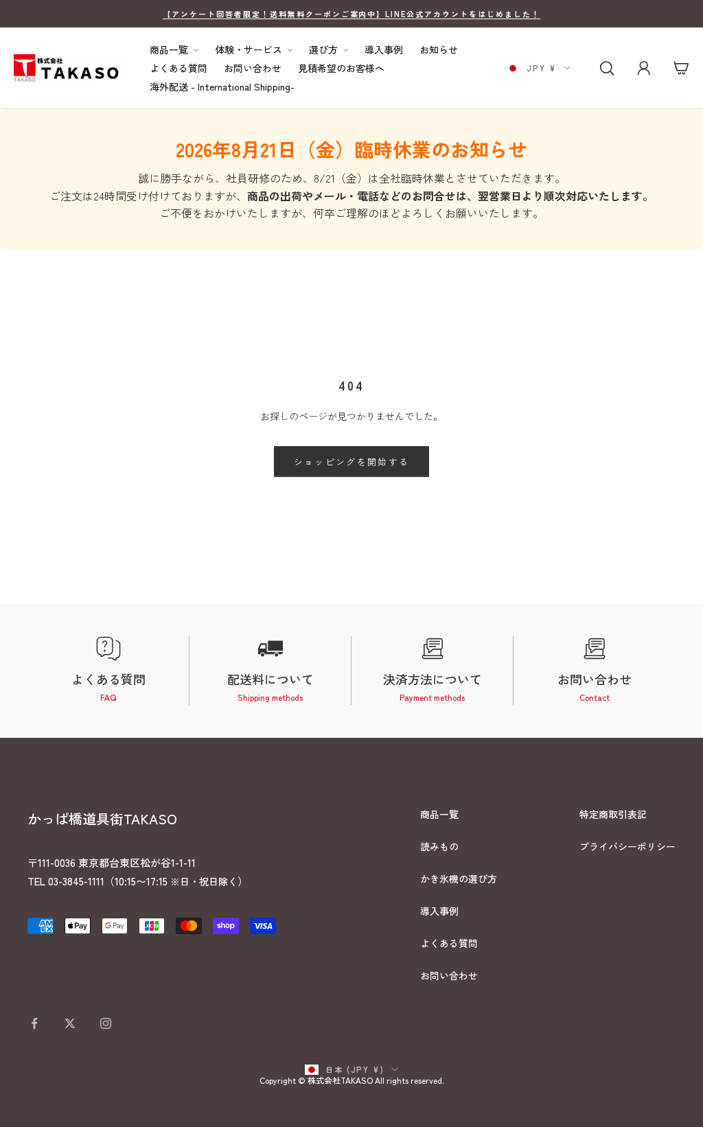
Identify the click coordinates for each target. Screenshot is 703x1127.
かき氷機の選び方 (458, 878)
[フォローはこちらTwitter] (70, 1023)
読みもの (439, 846)
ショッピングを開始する (352, 461)
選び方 (323, 50)
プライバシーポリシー (627, 846)
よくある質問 (178, 68)
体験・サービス (248, 50)
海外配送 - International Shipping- (222, 87)
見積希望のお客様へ (341, 68)
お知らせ (438, 50)
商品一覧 (169, 50)
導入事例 (384, 50)
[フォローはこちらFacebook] (34, 1023)
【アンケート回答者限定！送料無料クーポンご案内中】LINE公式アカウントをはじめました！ (351, 13)
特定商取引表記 (613, 814)
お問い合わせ (252, 68)
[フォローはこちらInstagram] (106, 1023)
